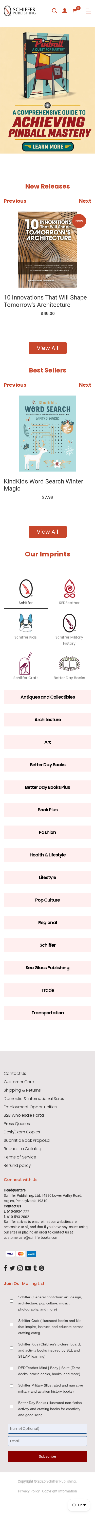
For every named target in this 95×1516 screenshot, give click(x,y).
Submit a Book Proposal (27, 1140)
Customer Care (19, 1082)
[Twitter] (12, 1268)
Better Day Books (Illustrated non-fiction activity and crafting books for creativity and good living (50, 1409)
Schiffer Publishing (61, 1481)
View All (47, 348)
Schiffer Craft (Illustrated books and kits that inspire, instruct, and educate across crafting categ (50, 1327)
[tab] (6, 139)
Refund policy (17, 1166)
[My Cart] (74, 10)
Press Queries (17, 1124)
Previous (15, 201)
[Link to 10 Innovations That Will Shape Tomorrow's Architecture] (47, 250)
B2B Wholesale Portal (24, 1115)
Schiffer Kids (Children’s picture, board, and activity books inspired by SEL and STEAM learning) (49, 1350)
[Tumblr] (35, 1268)
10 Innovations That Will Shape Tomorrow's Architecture (45, 301)
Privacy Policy (29, 1491)
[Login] (64, 10)
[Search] (54, 10)
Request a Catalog (22, 1149)
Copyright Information (59, 1491)
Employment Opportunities (30, 1107)
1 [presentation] (7, 138)
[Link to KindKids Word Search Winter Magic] (47, 434)
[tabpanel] (47, 90)
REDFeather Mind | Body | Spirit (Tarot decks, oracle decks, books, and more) (49, 1371)
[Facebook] (5, 1268)
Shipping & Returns (22, 1090)
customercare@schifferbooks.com (31, 1238)
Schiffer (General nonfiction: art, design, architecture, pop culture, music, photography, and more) (50, 1303)
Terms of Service (20, 1157)
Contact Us (15, 1074)
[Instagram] (20, 1268)
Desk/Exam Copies (22, 1132)
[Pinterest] (41, 1268)
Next (85, 201)
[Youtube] (28, 1268)
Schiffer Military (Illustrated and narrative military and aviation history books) (50, 1388)
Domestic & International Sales (34, 1099)
